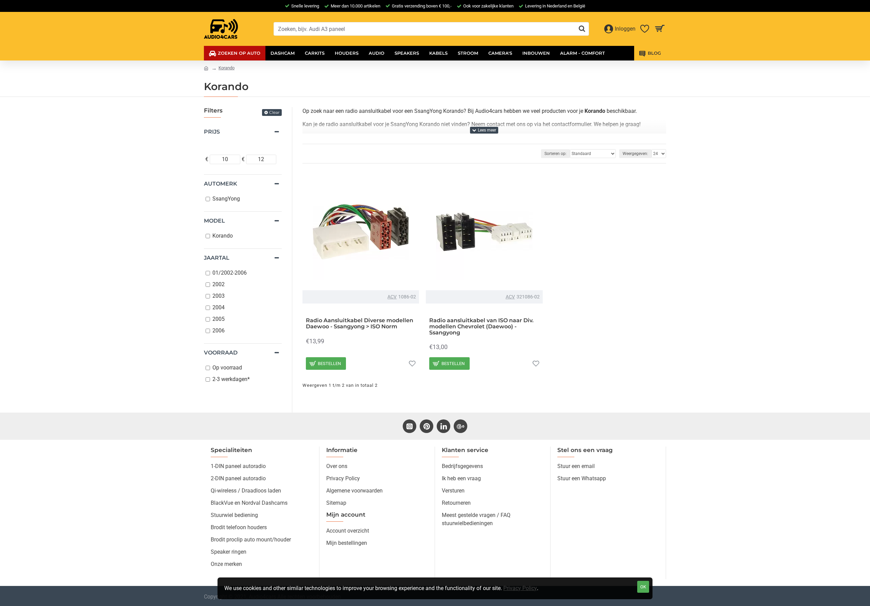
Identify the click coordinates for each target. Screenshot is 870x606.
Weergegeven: (635, 153)
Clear (274, 112)
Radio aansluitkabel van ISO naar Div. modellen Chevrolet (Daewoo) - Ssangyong (481, 326)
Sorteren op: (555, 153)
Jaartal (216, 258)
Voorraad (221, 352)
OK (643, 586)
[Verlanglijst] (412, 363)
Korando (226, 67)
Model (214, 221)
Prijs (212, 131)
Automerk (220, 183)
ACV (392, 296)
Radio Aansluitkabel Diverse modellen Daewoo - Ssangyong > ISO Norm (359, 323)
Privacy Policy (520, 588)
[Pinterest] (426, 426)
